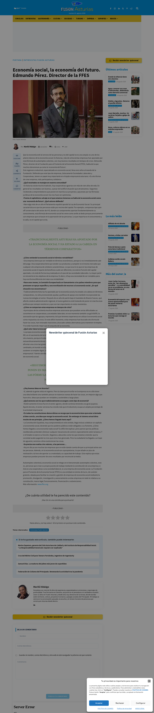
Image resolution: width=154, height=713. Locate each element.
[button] (149, 681)
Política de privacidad (124, 708)
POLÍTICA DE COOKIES (105, 708)
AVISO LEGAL (139, 708)
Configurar (140, 703)
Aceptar (99, 703)
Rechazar (120, 703)
